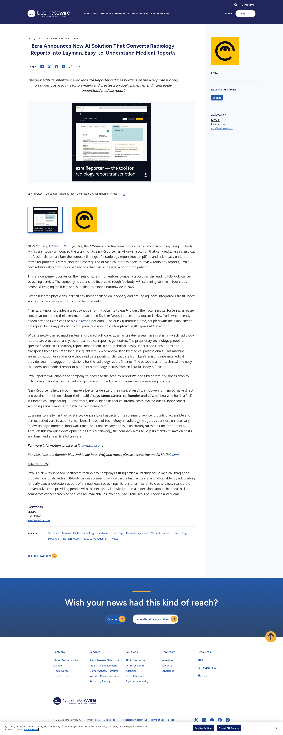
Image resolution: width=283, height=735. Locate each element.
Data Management (137, 533)
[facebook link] (220, 720)
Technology (180, 533)
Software (53, 533)
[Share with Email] (63, 66)
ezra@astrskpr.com (39, 520)
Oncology (117, 533)
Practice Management (95, 538)
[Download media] (124, 194)
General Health (71, 533)
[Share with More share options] (78, 66)
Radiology (88, 533)
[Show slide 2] (84, 220)
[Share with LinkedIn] (42, 66)
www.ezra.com (91, 445)
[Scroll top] (270, 636)
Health (115, 538)
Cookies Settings (203, 728)
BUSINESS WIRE (60, 246)
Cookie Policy (31, 729)
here (175, 454)
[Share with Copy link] (71, 66)
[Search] (235, 4)
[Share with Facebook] (56, 66)
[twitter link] (196, 720)
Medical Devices (160, 533)
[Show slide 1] (45, 220)
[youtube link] (212, 720)
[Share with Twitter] (49, 66)
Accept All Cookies (229, 728)
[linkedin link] (204, 720)
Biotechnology (71, 538)
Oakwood (83, 321)
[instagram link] (228, 720)
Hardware (103, 533)
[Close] (276, 728)
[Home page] (49, 13)
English (216, 97)
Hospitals (53, 538)
